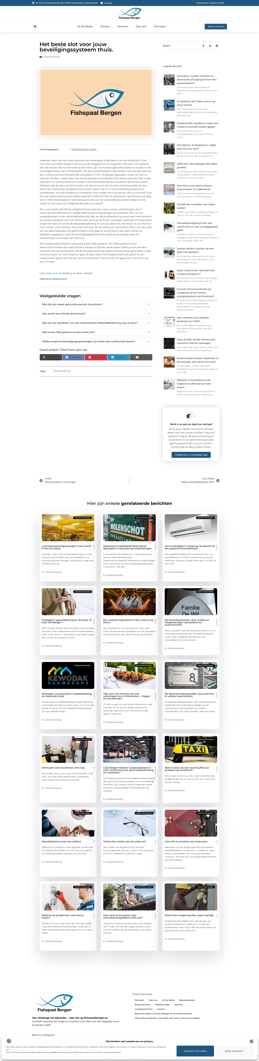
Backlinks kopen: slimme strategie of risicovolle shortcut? (163, 1013)
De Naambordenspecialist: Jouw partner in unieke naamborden (189, 695)
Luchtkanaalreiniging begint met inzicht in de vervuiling (66, 547)
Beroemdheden (187, 1000)
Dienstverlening (51, 56)
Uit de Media (168, 1000)
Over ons (141, 26)
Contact (105, 26)
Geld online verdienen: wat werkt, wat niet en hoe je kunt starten (167, 1018)
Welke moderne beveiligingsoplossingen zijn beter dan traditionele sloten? (96, 341)
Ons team (160, 26)
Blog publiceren (143, 1004)
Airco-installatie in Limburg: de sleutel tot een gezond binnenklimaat (190, 547)
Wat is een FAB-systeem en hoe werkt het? (96, 332)
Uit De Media (85, 26)
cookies (52, 1052)
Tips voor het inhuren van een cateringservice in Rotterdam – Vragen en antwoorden (126, 696)
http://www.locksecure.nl (53, 278)
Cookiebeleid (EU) (143, 1009)
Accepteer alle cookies (195, 1051)
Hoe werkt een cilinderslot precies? (96, 313)
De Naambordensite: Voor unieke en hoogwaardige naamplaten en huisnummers (187, 622)
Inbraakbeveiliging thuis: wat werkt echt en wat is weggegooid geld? (197, 227)
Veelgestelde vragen (84, 149)
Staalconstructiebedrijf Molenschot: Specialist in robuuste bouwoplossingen (127, 547)
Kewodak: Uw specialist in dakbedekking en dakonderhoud (67, 695)
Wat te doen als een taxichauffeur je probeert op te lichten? (187, 769)
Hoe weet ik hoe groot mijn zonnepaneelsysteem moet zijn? (123, 916)
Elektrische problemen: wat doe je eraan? (63, 916)
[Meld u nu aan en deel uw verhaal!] (191, 414)
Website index (162, 1004)
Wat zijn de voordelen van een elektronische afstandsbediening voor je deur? (96, 322)
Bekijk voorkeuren (234, 1051)
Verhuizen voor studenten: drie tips (63, 767)
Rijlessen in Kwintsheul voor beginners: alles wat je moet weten (194, 384)
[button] (251, 1041)
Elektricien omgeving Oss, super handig (189, 915)
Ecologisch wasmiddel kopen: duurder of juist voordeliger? (67, 621)
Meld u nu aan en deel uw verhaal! (191, 424)
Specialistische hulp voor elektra (61, 841)
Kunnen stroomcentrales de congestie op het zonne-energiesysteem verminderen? (195, 293)
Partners (122, 26)
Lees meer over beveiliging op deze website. (66, 273)
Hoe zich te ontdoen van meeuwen (186, 841)
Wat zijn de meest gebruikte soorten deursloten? (96, 304)
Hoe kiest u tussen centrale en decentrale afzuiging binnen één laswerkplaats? (197, 80)
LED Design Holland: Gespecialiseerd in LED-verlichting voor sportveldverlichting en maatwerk (128, 770)
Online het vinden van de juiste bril (124, 841)
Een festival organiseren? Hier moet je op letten (128, 621)
